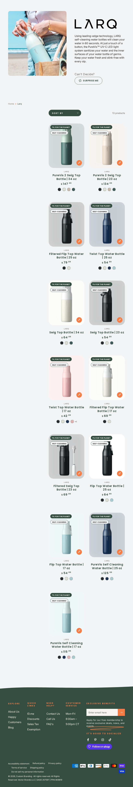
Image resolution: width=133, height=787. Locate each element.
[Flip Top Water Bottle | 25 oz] (107, 456)
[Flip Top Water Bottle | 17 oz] (66, 535)
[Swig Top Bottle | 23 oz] (107, 303)
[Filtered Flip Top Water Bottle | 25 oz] (66, 224)
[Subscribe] (121, 712)
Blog (11, 727)
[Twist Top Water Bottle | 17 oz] (66, 378)
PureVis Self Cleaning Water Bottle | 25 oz (107, 566)
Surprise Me (90, 80)
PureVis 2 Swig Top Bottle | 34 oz (67, 177)
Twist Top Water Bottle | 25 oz (107, 255)
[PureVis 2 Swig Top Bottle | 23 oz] (107, 145)
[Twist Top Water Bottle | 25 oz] (107, 224)
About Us (13, 711)
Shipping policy (37, 767)
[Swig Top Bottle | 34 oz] (66, 303)
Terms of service (19, 767)
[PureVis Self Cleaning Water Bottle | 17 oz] (66, 613)
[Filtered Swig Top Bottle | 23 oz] (66, 456)
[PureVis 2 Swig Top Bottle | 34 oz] (66, 145)
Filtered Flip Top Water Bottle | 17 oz (107, 409)
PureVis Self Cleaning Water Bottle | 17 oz (66, 645)
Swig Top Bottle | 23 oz (107, 332)
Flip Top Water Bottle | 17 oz (66, 566)
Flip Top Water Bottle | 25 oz (107, 487)
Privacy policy (54, 763)
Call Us (50, 718)
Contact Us (53, 713)
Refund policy (39, 763)
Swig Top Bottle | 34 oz (66, 332)
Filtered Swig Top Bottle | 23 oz (66, 487)
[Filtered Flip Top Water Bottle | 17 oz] (107, 378)
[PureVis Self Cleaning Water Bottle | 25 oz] (107, 535)
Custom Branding (24, 776)
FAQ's (49, 724)
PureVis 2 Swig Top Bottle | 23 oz (107, 177)
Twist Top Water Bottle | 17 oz (66, 409)
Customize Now (79, 163)
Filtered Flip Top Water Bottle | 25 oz (66, 255)
